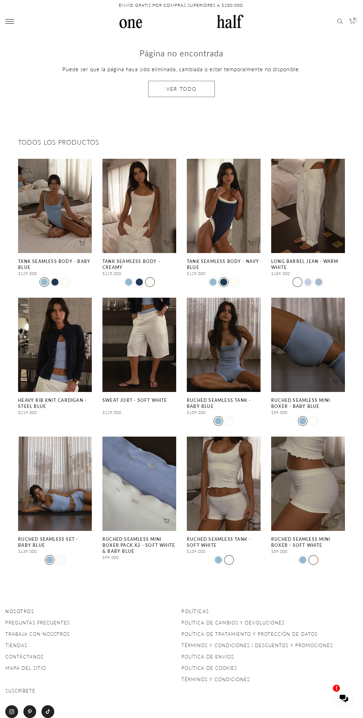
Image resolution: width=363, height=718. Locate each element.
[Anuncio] (181, 5)
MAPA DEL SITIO (25, 668)
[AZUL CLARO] (44, 282)
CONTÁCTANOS (24, 657)
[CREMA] (65, 282)
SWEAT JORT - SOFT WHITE (134, 400)
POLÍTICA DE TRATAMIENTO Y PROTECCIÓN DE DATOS (250, 634)
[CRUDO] (229, 421)
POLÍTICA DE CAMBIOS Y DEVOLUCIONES (233, 623)
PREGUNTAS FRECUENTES (37, 623)
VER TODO (181, 89)
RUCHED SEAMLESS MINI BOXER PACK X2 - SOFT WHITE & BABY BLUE (138, 545)
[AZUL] (308, 282)
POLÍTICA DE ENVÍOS (208, 657)
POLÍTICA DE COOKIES (209, 668)
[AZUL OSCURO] (55, 282)
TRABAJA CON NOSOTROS (37, 634)
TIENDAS (16, 645)
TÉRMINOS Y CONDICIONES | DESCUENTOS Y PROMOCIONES (257, 645)
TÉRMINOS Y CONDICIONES (216, 679)
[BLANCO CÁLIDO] (297, 282)
